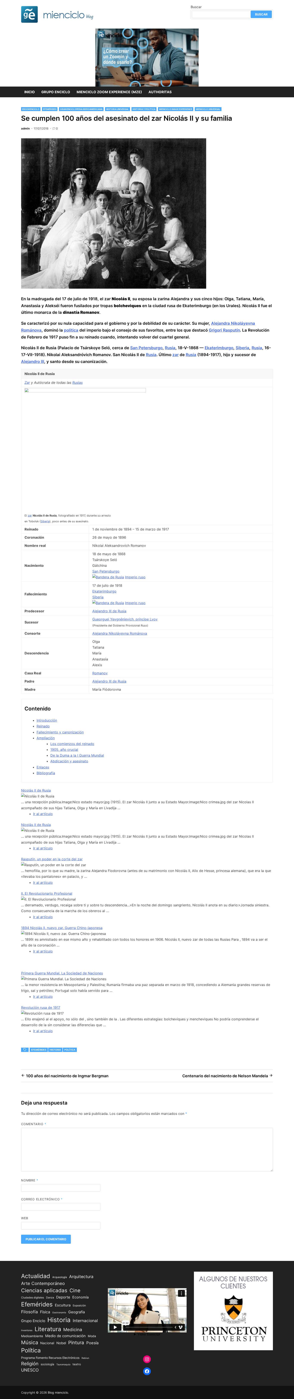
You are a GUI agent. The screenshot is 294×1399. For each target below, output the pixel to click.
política (71, 330)
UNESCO (30, 1370)
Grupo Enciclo (55, 92)
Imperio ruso (135, 577)
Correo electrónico (42, 1199)
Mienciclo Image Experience (175, 109)
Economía (80, 1297)
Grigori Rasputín (224, 330)
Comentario (33, 1124)
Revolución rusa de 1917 (40, 1007)
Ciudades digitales (32, 1297)
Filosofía (29, 1311)
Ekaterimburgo (219, 347)
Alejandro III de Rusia (109, 611)
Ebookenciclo (30, 109)
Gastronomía (59, 1312)
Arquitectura (81, 1276)
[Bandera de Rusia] (108, 577)
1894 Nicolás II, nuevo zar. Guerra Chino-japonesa (61, 928)
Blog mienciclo (58, 1392)
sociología (47, 1364)
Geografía (76, 1312)
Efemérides (49, 109)
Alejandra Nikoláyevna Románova (119, 633)
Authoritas (160, 92)
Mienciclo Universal (208, 109)
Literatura (48, 1329)
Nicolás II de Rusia (36, 790)
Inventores (26, 1330)
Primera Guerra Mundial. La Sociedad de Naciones (62, 973)
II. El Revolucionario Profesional (46, 893)
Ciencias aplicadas (44, 1290)
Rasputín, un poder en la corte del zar (52, 859)
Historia (55, 1049)
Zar (27, 382)
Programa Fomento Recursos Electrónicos (50, 1357)
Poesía (92, 1342)
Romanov (100, 673)
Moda (92, 1336)
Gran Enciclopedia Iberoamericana (81, 109)
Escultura (63, 1305)
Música (29, 1342)
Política (69, 1049)
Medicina (72, 1329)
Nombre (29, 1180)
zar (175, 354)
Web (24, 1218)
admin (25, 128)
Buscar (196, 7)
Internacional (85, 1320)
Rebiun (85, 1358)
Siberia (242, 347)
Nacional (47, 1343)
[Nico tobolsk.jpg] (85, 391)
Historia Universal (117, 109)
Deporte (63, 1297)
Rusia (170, 347)
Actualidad (35, 1276)
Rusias (77, 382)
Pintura (76, 1342)
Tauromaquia (63, 1364)
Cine (75, 1290)
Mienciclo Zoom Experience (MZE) (109, 92)
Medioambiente (32, 1336)
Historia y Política (144, 109)
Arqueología (59, 1277)
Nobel (61, 1343)
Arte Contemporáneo (43, 1283)
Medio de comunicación (65, 1336)
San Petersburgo (146, 347)
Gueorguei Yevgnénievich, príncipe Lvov (125, 619)
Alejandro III (32, 361)
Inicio (29, 92)
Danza (50, 1297)
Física (45, 1312)
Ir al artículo (43, 814)
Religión (30, 1363)
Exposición (79, 1305)
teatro (77, 1364)
